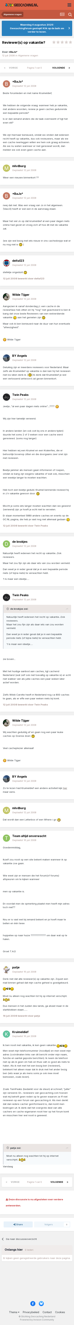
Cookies (60, 1312)
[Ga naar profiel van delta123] (6, 263)
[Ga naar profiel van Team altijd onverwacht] (6, 838)
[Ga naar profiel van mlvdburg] (6, 168)
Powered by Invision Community (37, 1319)
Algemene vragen (28, 55)
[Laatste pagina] (69, 68)
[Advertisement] (37, 1282)
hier (65, 788)
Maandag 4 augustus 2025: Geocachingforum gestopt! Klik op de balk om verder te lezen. (37, 28)
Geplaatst (24, 85)
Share (19, 1224)
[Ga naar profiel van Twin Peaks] (6, 397)
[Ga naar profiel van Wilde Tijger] (6, 296)
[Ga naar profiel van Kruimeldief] (6, 1034)
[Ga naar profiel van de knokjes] (6, 544)
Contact (47, 1312)
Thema (13, 1312)
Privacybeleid (31, 1312)
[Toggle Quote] (8, 608)
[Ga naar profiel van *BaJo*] (6, 83)
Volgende (58, 67)
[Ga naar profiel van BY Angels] (6, 358)
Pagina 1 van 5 (35, 67)
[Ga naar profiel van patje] (6, 969)
